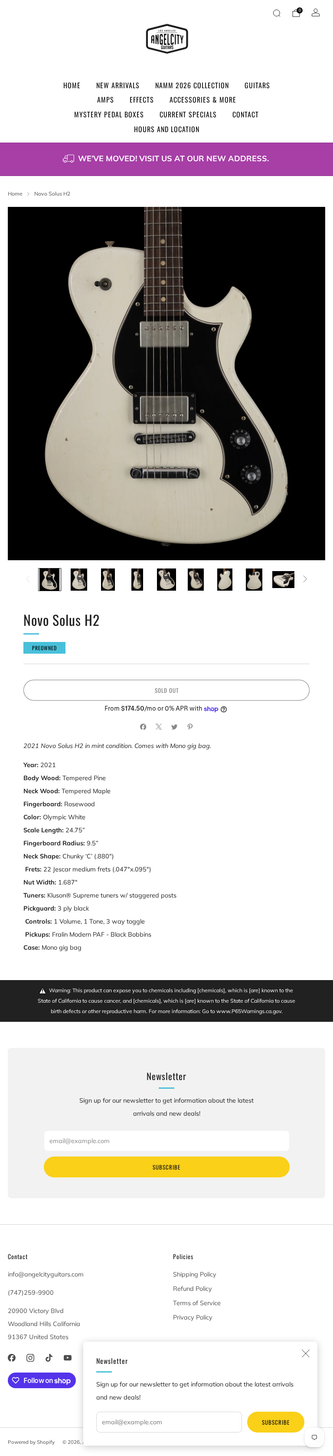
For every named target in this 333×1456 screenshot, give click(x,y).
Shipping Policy (194, 1274)
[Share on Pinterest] (190, 726)
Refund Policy (192, 1289)
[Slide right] (305, 579)
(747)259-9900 (31, 1292)
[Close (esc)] (305, 1353)
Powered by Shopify (31, 1442)
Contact (245, 114)
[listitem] (167, 159)
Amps (105, 99)
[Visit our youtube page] (68, 1358)
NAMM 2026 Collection (192, 85)
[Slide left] (28, 579)
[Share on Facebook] (143, 726)
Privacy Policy (192, 1317)
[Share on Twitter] (174, 726)
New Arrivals (118, 85)
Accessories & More (203, 99)
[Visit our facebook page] (11, 1358)
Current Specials (188, 114)
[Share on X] (158, 726)
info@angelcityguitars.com (46, 1274)
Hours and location (166, 129)
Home (72, 85)
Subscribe (276, 1422)
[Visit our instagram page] (30, 1358)
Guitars (257, 85)
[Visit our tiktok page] (48, 1358)
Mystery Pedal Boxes (109, 114)
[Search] (276, 13)
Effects (142, 99)
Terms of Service (197, 1303)
